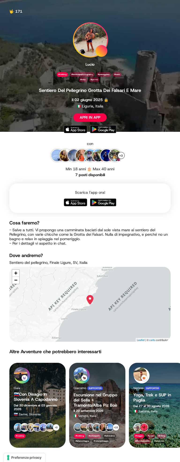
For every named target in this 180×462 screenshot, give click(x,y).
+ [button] (15, 273)
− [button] (15, 280)
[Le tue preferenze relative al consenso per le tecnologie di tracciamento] (24, 457)
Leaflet (141, 340)
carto (152, 340)
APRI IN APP (90, 117)
